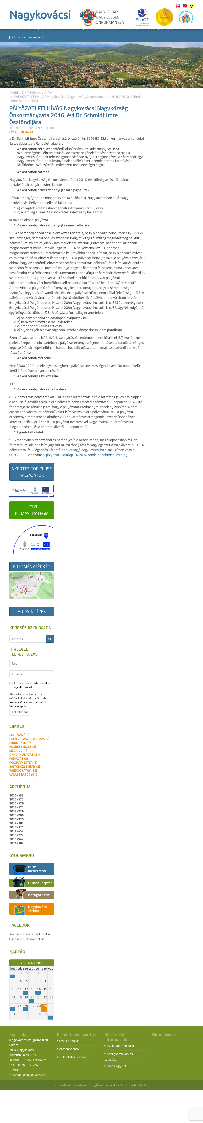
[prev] (11, 962)
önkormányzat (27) (24, 754)
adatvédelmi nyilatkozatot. (32, 685)
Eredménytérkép (31, 566)
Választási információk (28, 37)
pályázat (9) (18, 758)
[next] (52, 962)
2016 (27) (16, 835)
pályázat (26, 132)
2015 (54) (16, 839)
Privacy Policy (18, 702)
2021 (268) (16, 815)
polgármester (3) (23, 762)
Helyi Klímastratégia (32, 510)
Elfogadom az (32, 685)
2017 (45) (16, 831)
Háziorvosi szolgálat (120, 1045)
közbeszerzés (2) (22, 746)
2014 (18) (16, 843)
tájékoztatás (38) (23, 770)
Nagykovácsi (40, 14)
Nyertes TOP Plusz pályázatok (32, 472)
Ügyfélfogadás (69, 1040)
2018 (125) (16, 827)
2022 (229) (16, 811)
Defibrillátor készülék (73, 1057)
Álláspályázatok (69, 1048)
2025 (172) (16, 799)
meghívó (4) (18, 750)
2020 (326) (16, 819)
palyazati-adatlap (59, 454)
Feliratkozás (20, 712)
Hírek (49, 92)
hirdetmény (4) (20, 742)
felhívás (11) (19, 734)
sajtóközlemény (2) (24, 766)
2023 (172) (16, 807)
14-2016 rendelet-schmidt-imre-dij (100, 454)
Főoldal (15, 92)
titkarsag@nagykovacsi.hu (84, 449)
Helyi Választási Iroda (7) (29, 738)
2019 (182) (16, 823)
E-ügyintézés (32, 611)
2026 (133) (16, 795)
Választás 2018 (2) (23, 774)
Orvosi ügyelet (116, 1066)
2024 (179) (16, 803)
